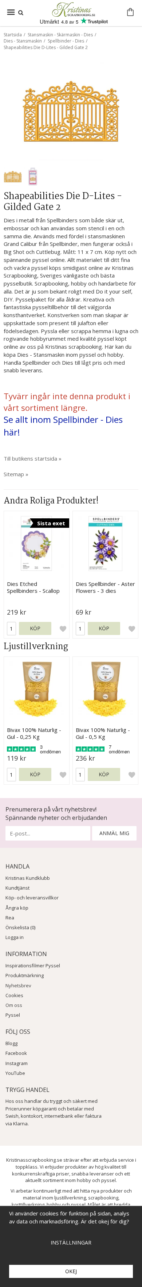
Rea (9, 917)
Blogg (11, 1043)
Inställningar (71, 1242)
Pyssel (12, 1015)
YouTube (15, 1073)
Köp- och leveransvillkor (32, 897)
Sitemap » (16, 474)
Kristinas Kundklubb (27, 878)
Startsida (13, 35)
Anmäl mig (114, 833)
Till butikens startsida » (33, 458)
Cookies (14, 995)
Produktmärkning (24, 975)
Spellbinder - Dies (66, 41)
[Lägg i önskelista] (63, 629)
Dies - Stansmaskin (23, 41)
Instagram (16, 1063)
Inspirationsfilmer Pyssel (32, 965)
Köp (35, 628)
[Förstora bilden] (71, 110)
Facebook (16, 1053)
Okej (71, 1271)
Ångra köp (16, 907)
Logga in (14, 937)
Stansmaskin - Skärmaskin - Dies (60, 35)
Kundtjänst (17, 888)
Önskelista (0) (20, 927)
